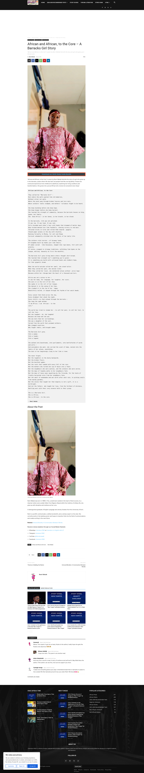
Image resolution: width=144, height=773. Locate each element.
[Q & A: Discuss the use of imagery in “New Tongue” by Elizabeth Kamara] (56, 598)
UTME (106, 2)
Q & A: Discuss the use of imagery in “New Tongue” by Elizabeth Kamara (75, 696)
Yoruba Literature (87, 2)
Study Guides (74, 2)
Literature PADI (40, 530)
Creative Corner (38, 39)
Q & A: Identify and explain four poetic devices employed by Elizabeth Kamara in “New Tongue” (55, 626)
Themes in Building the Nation (36, 565)
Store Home (99, 2)
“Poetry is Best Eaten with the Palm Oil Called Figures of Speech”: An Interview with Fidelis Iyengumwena (36, 607)
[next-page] (31, 632)
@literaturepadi (39, 536)
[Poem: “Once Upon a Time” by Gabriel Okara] (32, 720)
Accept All (32, 766)
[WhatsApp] (111, 7)
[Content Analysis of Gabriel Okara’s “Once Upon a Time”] (32, 712)
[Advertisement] (72, 22)
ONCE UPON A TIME (34, 691)
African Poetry (35, 37)
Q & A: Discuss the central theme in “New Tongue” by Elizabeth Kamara (75, 734)
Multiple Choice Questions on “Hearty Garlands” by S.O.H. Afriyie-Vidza (76, 607)
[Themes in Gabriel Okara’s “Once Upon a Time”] (32, 704)
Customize (11, 766)
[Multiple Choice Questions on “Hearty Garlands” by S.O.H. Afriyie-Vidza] (76, 598)
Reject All (21, 766)
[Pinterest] (44, 60)
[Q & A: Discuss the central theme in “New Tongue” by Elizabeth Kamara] (62, 735)
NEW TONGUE (63, 691)
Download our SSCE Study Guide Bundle (56, 174)
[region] (21, 761)
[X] (108, 7)
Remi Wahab (32, 56)
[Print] (29, 60)
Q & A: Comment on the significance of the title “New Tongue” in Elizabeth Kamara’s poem (36, 626)
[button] (114, 2)
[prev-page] (29, 632)
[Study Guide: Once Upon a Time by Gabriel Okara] (32, 696)
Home (43, 2)
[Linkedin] (48, 60)
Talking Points (45, 39)
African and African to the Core (39, 544)
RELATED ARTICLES (33, 588)
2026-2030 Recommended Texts (56, 2)
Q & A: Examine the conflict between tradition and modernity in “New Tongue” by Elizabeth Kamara (76, 626)
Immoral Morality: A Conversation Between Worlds (47, 522)
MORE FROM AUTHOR (46, 588)
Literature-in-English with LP (55, 530)
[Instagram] (105, 7)
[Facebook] (102, 7)
